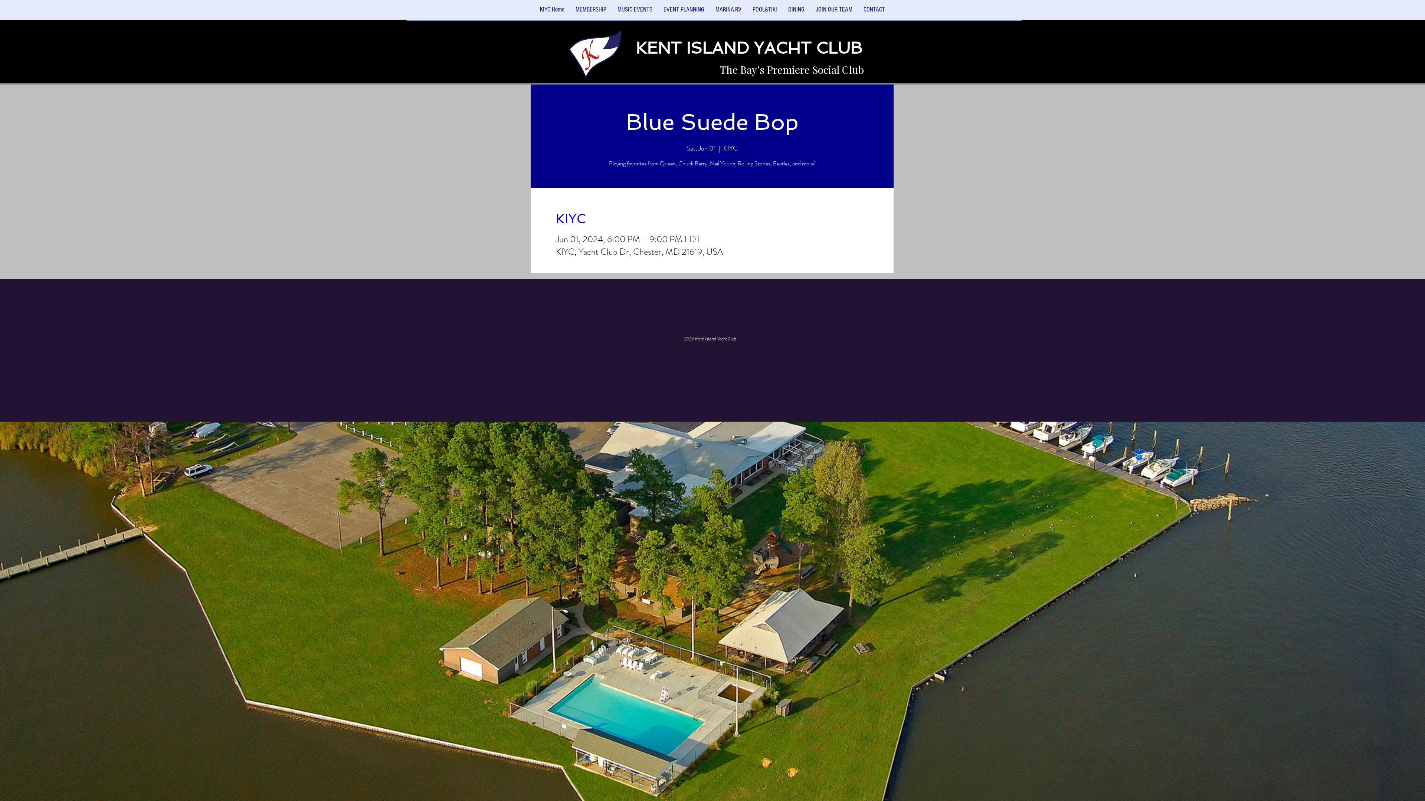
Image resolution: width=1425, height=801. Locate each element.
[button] (635, 12)
